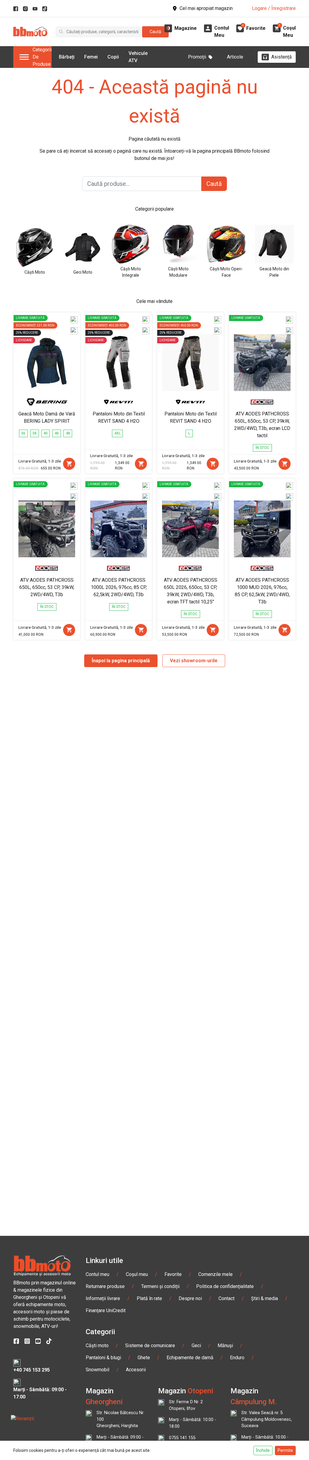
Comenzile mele (215, 1274)
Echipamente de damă (190, 1357)
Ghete (144, 1357)
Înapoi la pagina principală (121, 660)
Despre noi (190, 1298)
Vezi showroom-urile (194, 660)
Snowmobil (97, 1370)
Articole (235, 57)
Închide (263, 1450)
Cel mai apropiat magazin (206, 8)
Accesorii (136, 1370)
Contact (226, 1298)
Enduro (237, 1357)
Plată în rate (149, 1298)
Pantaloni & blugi (103, 1357)
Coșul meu (137, 1274)
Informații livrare (103, 1298)
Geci (196, 1345)
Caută (155, 31)
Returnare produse (105, 1286)
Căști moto (97, 1345)
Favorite (173, 1274)
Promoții (197, 57)
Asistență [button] (281, 57)
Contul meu (97, 1274)
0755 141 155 (182, 1437)
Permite (285, 1450)
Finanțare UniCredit (106, 1310)
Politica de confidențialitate (225, 1286)
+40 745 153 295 (31, 1370)
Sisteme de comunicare (150, 1345)
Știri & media (264, 1298)
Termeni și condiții (160, 1286)
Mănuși (225, 1345)
